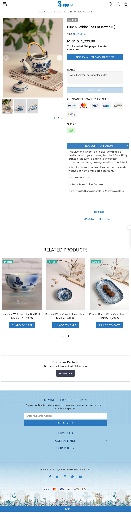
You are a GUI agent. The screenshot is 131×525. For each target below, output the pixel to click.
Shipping (89, 46)
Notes (71, 69)
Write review (65, 373)
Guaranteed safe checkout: (88, 99)
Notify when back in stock (95, 57)
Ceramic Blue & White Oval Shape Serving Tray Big (109, 314)
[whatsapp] (71, 130)
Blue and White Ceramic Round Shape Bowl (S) (65, 314)
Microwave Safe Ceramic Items (57, 12)
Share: (72, 124)
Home (41, 12)
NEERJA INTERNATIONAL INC (65, 4)
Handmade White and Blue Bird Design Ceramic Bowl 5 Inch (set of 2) (22, 314)
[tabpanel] (22, 296)
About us (65, 433)
